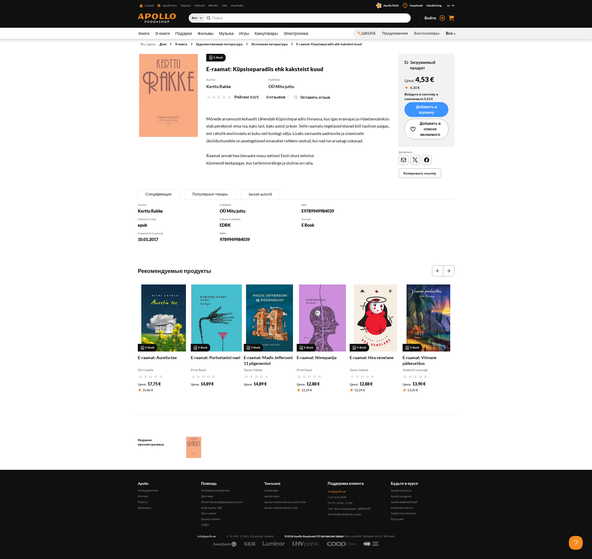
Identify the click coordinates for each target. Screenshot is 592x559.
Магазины (144, 508)
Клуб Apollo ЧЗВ (211, 508)
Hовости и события (403, 513)
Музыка (226, 33)
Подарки (183, 33)
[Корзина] (451, 18)
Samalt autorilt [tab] (260, 194)
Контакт (143, 496)
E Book (308, 225)
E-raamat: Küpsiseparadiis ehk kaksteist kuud (329, 44)
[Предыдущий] (437, 270)
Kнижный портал (402, 508)
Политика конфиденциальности (222, 502)
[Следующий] (448, 270)
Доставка (207, 496)
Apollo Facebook (401, 490)
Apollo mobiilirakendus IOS (281, 508)
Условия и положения (215, 490)
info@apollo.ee (337, 491)
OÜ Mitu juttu (281, 86)
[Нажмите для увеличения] (168, 95)
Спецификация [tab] (158, 194)
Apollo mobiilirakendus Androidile (285, 502)
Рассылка (397, 519)
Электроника (296, 33)
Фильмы (205, 33)
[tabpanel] (296, 228)
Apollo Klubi (271, 496)
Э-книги (162, 33)
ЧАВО (205, 525)
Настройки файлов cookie (344, 514)
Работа (143, 502)
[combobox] (300, 18)
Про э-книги (208, 513)
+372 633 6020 (337, 497)
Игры (244, 33)
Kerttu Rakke (218, 86)
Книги (144, 33)
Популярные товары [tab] (210, 194)
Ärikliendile (271, 490)
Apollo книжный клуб (404, 502)
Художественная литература (219, 44)
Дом (163, 44)
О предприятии (148, 490)
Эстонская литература (269, 44)
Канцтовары (266, 33)
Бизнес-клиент (211, 519)
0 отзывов (275, 97)
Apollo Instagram (401, 496)
